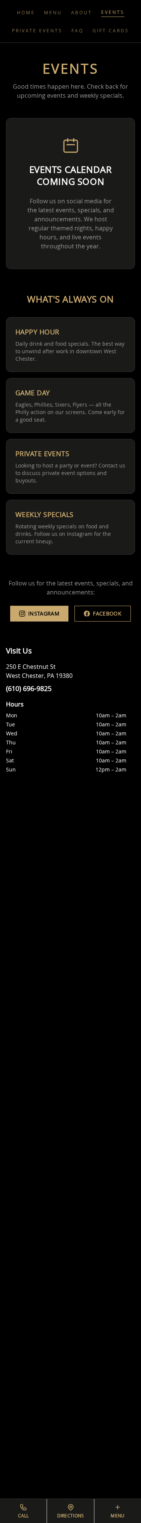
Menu (53, 12)
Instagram (43, 613)
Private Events (37, 30)
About (81, 12)
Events (112, 12)
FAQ (77, 30)
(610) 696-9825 (29, 688)
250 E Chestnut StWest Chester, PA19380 (39, 671)
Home (26, 12)
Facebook (107, 613)
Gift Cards (110, 30)
